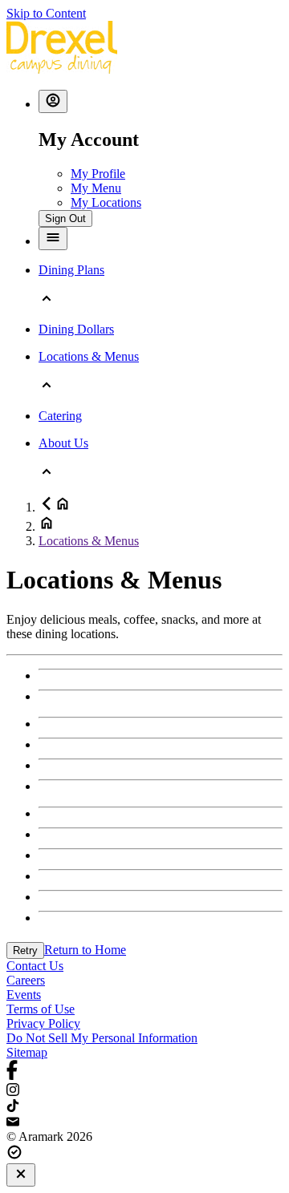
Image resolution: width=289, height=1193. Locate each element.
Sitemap (26, 1052)
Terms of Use (40, 1009)
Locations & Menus (89, 541)
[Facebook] (144, 1071)
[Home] (61, 69)
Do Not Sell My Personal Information (101, 1038)
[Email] (144, 1122)
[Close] (20, 1175)
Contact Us (34, 966)
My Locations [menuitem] (106, 202)
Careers (25, 980)
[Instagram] (144, 1091)
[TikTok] (144, 1107)
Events (23, 994)
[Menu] (53, 238)
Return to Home (85, 949)
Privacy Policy (43, 1023)
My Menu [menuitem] (96, 188)
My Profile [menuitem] (98, 173)
